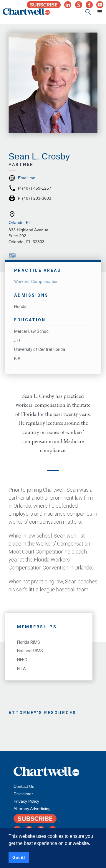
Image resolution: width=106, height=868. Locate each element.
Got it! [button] (18, 857)
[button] (97, 12)
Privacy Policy (26, 801)
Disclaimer (23, 793)
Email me (26, 177)
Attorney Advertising (32, 808)
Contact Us (24, 786)
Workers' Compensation (36, 281)
